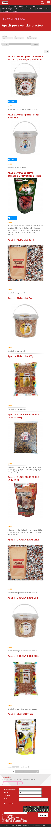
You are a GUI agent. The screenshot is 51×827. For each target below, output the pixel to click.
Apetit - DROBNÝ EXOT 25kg (23, 539)
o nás (4, 6)
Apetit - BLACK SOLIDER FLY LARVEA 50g (23, 478)
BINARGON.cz (26, 825)
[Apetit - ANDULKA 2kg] (25, 321)
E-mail (6, 792)
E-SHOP (39, 9)
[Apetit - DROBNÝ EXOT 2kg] (25, 621)
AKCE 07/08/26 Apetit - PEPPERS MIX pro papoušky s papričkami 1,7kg (25, 58)
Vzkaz (6, 799)
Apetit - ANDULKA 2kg (20, 298)
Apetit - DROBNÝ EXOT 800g (23, 655)
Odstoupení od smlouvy (18, 6)
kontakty (19, 9)
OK (20, 783)
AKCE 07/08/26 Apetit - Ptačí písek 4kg (23, 116)
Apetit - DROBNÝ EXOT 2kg (23, 597)
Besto (15, 11)
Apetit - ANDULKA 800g (21, 356)
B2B (47, 9)
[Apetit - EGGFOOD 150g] (25, 737)
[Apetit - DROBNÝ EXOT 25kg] (25, 562)
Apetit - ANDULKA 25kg (21, 239)
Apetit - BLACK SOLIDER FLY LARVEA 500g (23, 416)
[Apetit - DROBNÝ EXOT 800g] (25, 679)
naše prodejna (7, 9)
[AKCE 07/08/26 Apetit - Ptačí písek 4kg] (25, 137)
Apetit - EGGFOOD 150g (21, 713)
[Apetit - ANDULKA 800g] (25, 379)
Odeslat (43, 815)
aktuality (5, 11)
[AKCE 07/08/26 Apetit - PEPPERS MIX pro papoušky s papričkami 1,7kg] (25, 79)
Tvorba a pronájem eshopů (11, 825)
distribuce (35, 6)
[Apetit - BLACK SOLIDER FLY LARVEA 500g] (25, 437)
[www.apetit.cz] (7, 2)
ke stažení (30, 9)
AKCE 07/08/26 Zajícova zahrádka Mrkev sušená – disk (24, 174)
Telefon (7, 795)
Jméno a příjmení (10, 789)
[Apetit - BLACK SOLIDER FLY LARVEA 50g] (25, 500)
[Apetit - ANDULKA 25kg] (25, 263)
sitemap (44, 825)
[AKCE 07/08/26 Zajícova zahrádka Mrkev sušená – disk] (25, 196)
